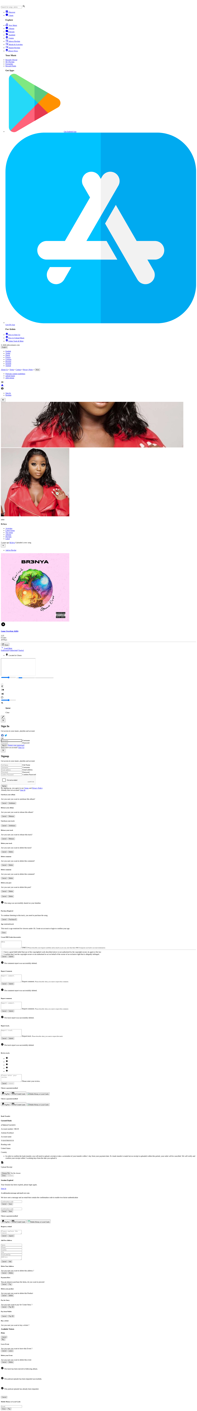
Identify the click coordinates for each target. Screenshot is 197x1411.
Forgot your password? (16, 745)
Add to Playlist (10, 550)
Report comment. (28, 981)
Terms (12, 370)
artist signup (9, 378)
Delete (11, 852)
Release (11, 816)
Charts (10, 15)
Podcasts (11, 32)
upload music (10, 376)
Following (13, 650)
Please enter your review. (31, 1081)
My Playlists (9, 62)
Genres (11, 38)
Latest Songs (10, 530)
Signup (4, 786)
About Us (4, 370)
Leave (11, 1351)
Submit (11, 956)
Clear (7, 712)
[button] (98, 6)
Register (8, 395)
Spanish (8, 364)
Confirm (10, 1175)
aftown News (13, 51)
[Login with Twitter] (5, 736)
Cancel (4, 803)
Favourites (9, 64)
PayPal (7, 1094)
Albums (11, 29)
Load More (8, 648)
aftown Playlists (14, 41)
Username (26, 740)
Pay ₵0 (11, 1307)
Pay (10, 1284)
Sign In (8, 393)
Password (25, 743)
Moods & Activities (15, 44)
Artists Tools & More (15, 341)
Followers (5, 650)
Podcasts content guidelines (15, 374)
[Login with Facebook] (2, 736)
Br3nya (12, 543)
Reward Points (10, 66)
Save (10, 1204)
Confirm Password (29, 775)
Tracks (21, 650)
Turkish (8, 366)
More (37, 370)
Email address (27, 770)
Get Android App (70, 132)
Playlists (8, 537)
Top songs (9, 533)
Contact (18, 370)
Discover (11, 12)
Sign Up (21, 747)
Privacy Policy (28, 370)
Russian (8, 361)
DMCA (25, 948)
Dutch (7, 355)
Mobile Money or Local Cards (39, 1094)
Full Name (26, 765)
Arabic (7, 353)
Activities (8, 528)
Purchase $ (12, 919)
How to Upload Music (16, 338)
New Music (12, 25)
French (7, 357)
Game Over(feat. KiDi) (9, 631)
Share (6, 645)
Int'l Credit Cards (19, 1094)
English (4, 347)
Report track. (26, 1036)
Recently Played (11, 60)
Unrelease (12, 803)
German (8, 359)
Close (4, 932)
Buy (3, 1339)
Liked (7, 539)
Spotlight (11, 35)
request (11, 1236)
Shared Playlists (14, 48)
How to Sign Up (14, 335)
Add (10, 1261)
